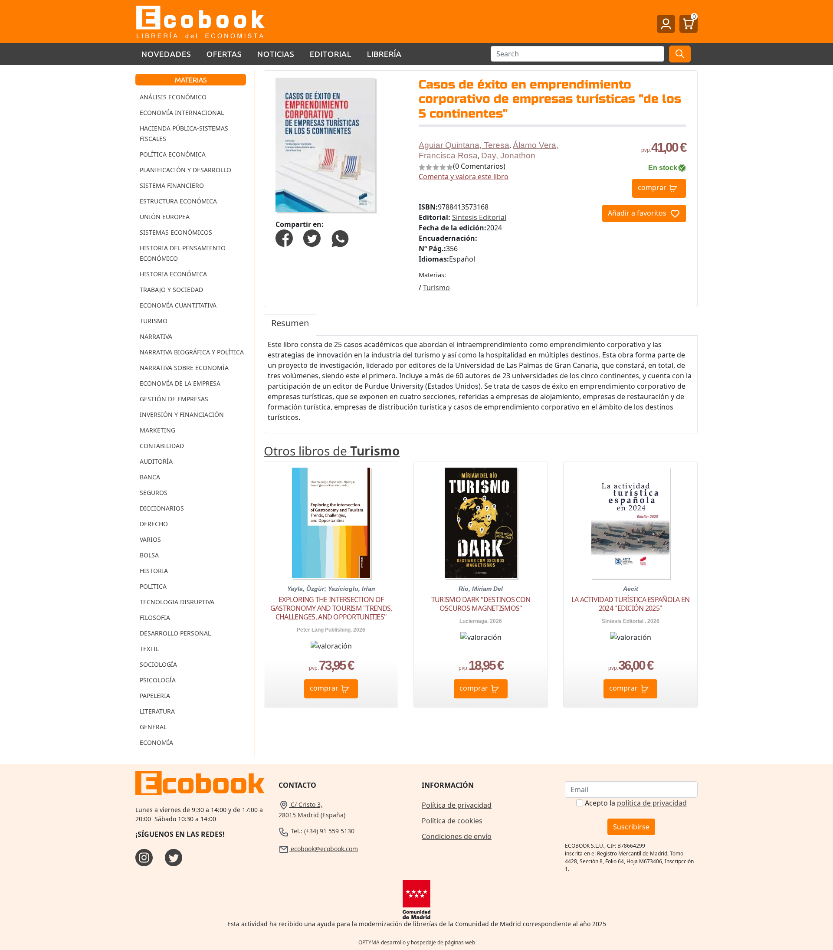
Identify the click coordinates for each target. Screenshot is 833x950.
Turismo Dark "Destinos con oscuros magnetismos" (480, 604)
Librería (384, 54)
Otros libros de (332, 450)
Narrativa (156, 336)
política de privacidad (652, 803)
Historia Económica (173, 274)
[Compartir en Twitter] (312, 237)
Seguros (153, 492)
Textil (149, 649)
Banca (150, 477)
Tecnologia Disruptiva (177, 602)
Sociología (158, 664)
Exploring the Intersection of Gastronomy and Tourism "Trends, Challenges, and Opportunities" (331, 608)
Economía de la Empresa (180, 383)
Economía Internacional (182, 112)
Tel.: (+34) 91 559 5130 (321, 831)
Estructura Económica (178, 201)
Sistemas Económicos (176, 232)
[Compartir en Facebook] (284, 237)
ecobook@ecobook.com (323, 849)
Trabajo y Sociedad (171, 289)
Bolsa (149, 555)
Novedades (166, 54)
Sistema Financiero (172, 185)
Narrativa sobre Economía (184, 368)
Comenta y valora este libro (463, 176)
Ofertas (224, 54)
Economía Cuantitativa (178, 305)
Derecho (154, 524)
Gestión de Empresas (174, 399)
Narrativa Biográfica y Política (192, 352)
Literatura (157, 711)
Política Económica (173, 154)
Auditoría (156, 461)
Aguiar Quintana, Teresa (464, 145)
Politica (153, 586)
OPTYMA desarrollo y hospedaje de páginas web (416, 942)
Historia (154, 571)
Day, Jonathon (508, 155)
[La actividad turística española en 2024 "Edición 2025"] (630, 523)
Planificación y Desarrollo (185, 170)
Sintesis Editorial (479, 217)
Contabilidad (162, 446)
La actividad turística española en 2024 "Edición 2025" (630, 604)
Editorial (330, 54)
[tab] (290, 325)
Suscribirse (631, 827)
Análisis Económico (173, 97)
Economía (156, 742)
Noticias (275, 54)
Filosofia (155, 617)
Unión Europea (165, 217)
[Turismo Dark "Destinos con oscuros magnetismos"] (480, 523)
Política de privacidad (457, 805)
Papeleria (155, 695)
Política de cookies (452, 821)
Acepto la (636, 803)
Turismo (153, 321)
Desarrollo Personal (175, 633)
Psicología (158, 680)
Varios (150, 539)
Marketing (157, 430)
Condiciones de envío (457, 836)
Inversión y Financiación (182, 414)
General (153, 727)
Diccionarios (162, 508)
